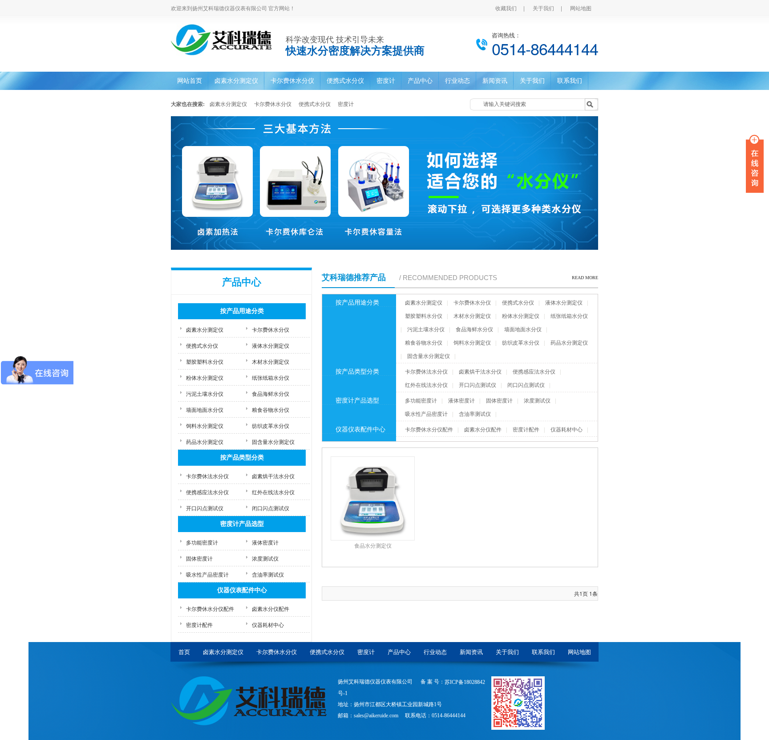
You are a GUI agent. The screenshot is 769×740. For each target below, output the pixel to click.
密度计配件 (199, 624)
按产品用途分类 (242, 311)
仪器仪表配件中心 (242, 590)
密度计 (385, 80)
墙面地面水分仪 (204, 409)
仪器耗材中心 (268, 624)
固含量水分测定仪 (273, 441)
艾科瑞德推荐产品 (354, 277)
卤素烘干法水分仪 (273, 476)
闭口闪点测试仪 (270, 508)
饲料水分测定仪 (204, 425)
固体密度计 (199, 558)
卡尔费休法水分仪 (207, 476)
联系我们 (569, 80)
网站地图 (580, 8)
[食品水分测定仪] (384, 183)
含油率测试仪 (268, 574)
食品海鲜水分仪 (270, 393)
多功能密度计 (202, 542)
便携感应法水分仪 (207, 492)
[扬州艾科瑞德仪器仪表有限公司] (249, 699)
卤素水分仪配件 (270, 608)
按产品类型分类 (242, 457)
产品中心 (420, 80)
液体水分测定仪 (270, 345)
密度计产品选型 (242, 523)
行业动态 (457, 80)
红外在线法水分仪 (273, 492)
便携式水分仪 (345, 80)
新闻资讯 (494, 80)
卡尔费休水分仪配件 (210, 608)
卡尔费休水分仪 (292, 80)
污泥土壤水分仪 (204, 393)
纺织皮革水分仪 (270, 425)
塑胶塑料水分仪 (204, 361)
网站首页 (189, 80)
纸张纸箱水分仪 (270, 377)
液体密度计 (265, 542)
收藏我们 (506, 8)
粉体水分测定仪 (204, 377)
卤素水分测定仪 (236, 80)
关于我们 (543, 8)
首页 (184, 652)
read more (585, 277)
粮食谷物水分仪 (270, 409)
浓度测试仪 (265, 558)
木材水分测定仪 (270, 361)
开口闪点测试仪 (204, 508)
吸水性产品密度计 (207, 574)
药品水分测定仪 (204, 441)
